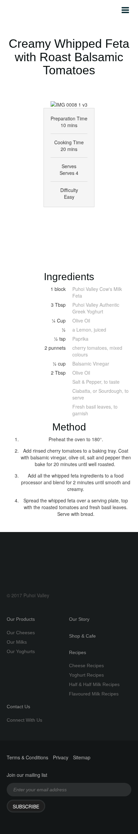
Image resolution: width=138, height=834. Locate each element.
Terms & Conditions (27, 757)
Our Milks (17, 642)
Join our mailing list (27, 774)
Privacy (60, 757)
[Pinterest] (92, 218)
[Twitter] (41, 218)
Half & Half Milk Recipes (94, 684)
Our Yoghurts (21, 651)
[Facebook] (58, 218)
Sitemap (81, 757)
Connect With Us (24, 720)
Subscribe (26, 806)
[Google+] (75, 218)
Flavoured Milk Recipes (94, 693)
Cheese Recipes (86, 665)
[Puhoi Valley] (18, 10)
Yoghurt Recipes (86, 675)
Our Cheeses (21, 632)
